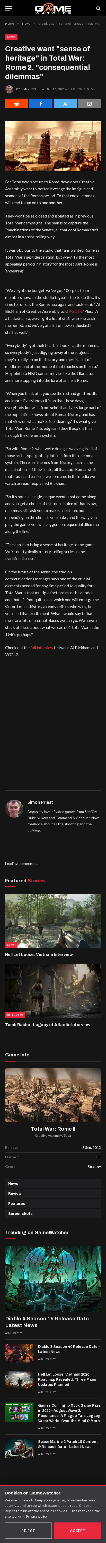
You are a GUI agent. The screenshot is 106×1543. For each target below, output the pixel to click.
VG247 (74, 311)
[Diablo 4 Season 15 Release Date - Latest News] (53, 1279)
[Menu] (8, 8)
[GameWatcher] (53, 8)
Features (16, 1204)
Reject (28, 1530)
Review (14, 1194)
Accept (77, 1530)
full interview (41, 647)
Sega (67, 1136)
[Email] (89, 103)
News (11, 37)
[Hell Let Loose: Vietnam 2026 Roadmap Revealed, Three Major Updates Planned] (19, 1381)
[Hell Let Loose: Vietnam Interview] (53, 921)
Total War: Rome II (53, 1129)
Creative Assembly (48, 1136)
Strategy (94, 1167)
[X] (65, 103)
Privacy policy (37, 1516)
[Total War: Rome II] (53, 1095)
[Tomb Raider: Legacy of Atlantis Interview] (53, 991)
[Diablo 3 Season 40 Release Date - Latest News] (19, 1353)
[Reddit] (16, 103)
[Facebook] (40, 103)
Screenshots (20, 1214)
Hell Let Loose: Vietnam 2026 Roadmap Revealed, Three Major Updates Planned (67, 1379)
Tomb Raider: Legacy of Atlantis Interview (47, 1025)
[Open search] (98, 8)
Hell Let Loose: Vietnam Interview (39, 954)
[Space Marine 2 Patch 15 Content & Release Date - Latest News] (19, 1448)
